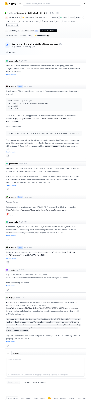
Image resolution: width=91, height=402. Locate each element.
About (36, 398)
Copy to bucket (31, 31)
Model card (13, 35)
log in (34, 382)
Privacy (28, 398)
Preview (16, 353)
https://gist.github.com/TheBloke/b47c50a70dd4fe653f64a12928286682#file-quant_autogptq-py (43, 308)
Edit (8, 353)
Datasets (63, 398)
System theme (13, 398)
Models (55, 398)
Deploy (14, 31)
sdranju (12, 270)
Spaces (71, 398)
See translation (11, 75)
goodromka (18, 47)
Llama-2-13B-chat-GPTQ (31, 13)
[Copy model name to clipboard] (46, 13)
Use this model (49, 31)
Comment (14, 382)
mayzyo (12, 297)
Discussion (13, 52)
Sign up (26, 382)
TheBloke (11, 12)
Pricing (78, 398)
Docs (84, 398)
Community (43, 35)
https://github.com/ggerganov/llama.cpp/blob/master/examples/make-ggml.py (37, 210)
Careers (42, 398)
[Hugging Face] (49, 398)
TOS (22, 398)
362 (56, 13)
